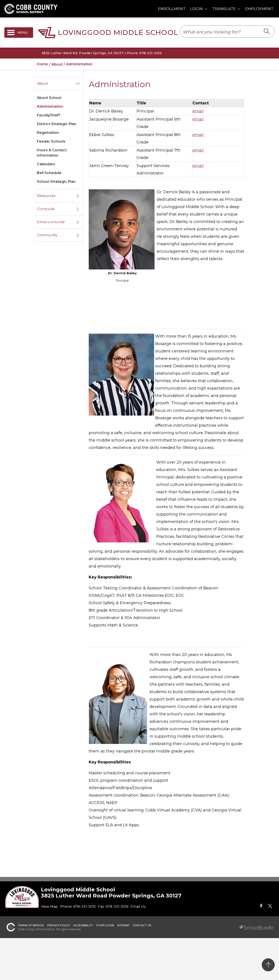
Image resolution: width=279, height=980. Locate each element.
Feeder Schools (51, 141)
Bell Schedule (49, 173)
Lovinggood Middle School (118, 32)
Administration (50, 106)
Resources (46, 196)
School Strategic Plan (56, 181)
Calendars (46, 164)
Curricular (46, 209)
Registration (48, 133)
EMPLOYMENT (259, 8)
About (42, 83)
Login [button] (196, 8)
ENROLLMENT (171, 8)
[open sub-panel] (78, 83)
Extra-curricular (51, 222)
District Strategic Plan (56, 124)
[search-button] (266, 31)
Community (47, 235)
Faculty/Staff (48, 115)
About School (49, 98)
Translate (224, 8)
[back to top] (268, 964)
